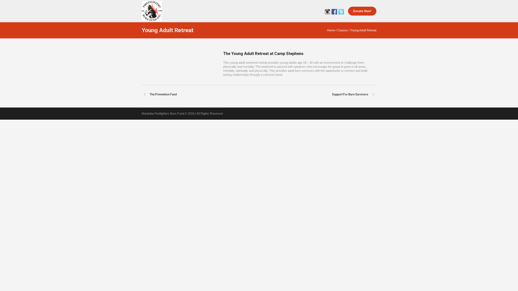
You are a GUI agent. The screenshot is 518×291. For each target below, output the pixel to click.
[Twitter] (327, 12)
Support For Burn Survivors (350, 94)
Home (331, 30)
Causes (343, 30)
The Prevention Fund (163, 94)
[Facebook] (334, 12)
